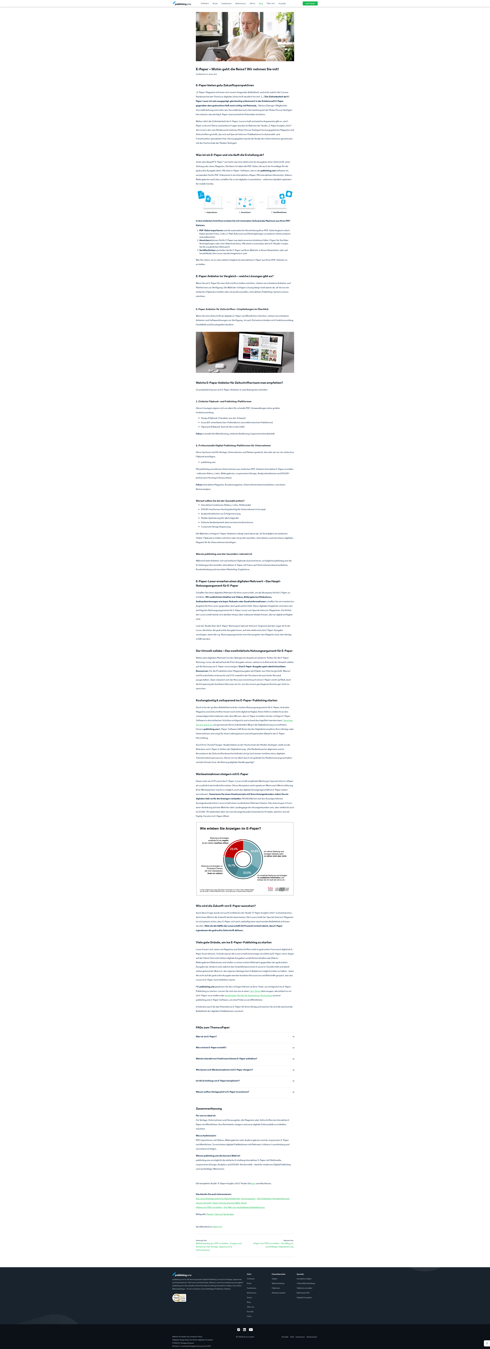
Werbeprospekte (278, 1293)
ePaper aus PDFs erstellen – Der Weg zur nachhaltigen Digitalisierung (230, 1207)
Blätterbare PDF (303, 1293)
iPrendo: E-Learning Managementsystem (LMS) (191, 1346)
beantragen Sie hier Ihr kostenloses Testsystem (248, 995)
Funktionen (227, 3)
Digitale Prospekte (304, 1297)
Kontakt (282, 3)
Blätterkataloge (278, 1283)
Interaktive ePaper (304, 1278)
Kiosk (215, 3)
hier (253, 1183)
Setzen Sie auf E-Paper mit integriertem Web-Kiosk (221, 1202)
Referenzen (240, 3)
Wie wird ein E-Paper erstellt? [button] (211, 1047)
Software (205, 3)
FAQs (249, 1316)
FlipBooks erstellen (304, 1288)
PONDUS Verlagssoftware (183, 1343)
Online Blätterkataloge (306, 1283)
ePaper (274, 1278)
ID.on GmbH (249, 1337)
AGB (292, 1337)
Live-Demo (255, 991)
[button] (245, 1036)
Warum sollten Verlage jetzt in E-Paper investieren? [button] (222, 1091)
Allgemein (217, 1226)
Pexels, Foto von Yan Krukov (220, 1214)
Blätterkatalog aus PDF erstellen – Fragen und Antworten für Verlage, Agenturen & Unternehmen (218, 1246)
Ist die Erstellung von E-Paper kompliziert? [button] (218, 1080)
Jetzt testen (310, 3)
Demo (252, 3)
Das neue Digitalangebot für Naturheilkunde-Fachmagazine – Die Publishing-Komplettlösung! (242, 1198)
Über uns (271, 3)
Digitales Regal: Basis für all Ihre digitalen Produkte (192, 1340)
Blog (261, 3)
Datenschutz (312, 1337)
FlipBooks (276, 1288)
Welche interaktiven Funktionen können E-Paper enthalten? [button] (226, 1058)
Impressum (300, 1337)
